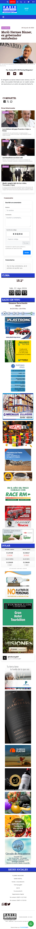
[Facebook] (25, 2)
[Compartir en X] (8, 101)
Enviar (27, 252)
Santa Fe (6, 23)
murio (5, 20)
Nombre (7, 207)
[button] (7, 2)
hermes (12, 20)
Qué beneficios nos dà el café (12, 158)
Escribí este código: (12, 230)
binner (20, 20)
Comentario (8, 214)
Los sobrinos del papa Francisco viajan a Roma (16, 130)
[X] (21, 2)
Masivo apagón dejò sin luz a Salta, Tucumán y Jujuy (14, 184)
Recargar (26, 243)
